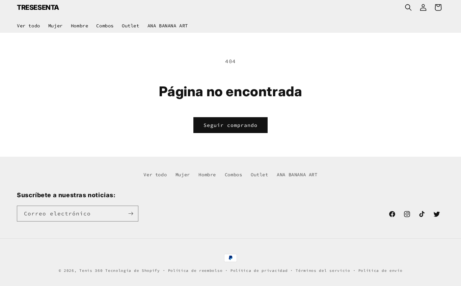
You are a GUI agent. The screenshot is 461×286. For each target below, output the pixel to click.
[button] (408, 7)
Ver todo (155, 175)
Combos (233, 175)
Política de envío (380, 270)
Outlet (259, 175)
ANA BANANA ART (297, 175)
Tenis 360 (91, 270)
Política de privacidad (259, 270)
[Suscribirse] (130, 214)
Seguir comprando (230, 125)
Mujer (182, 175)
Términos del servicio (323, 270)
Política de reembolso (195, 270)
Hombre (207, 175)
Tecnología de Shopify (132, 270)
